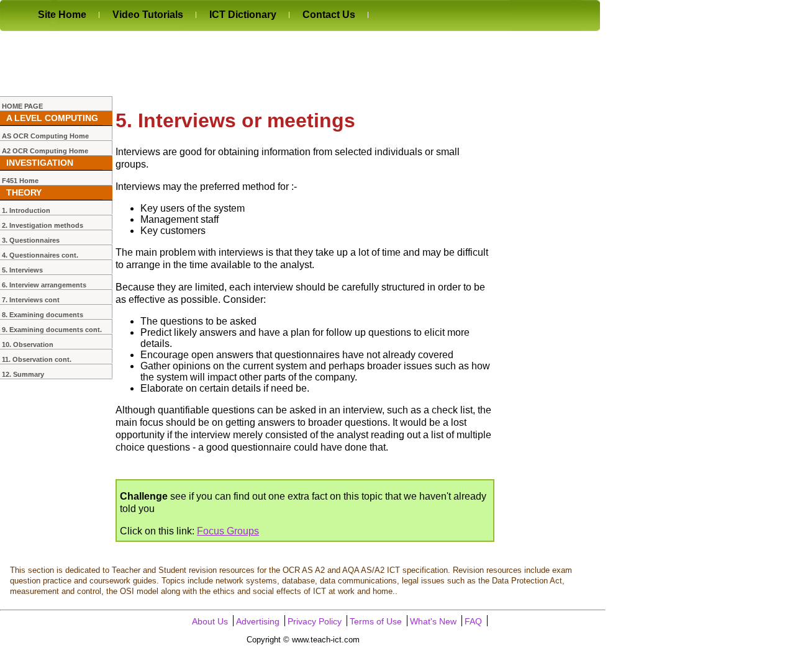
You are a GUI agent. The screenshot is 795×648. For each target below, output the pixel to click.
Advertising (257, 621)
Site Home (62, 14)
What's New (433, 621)
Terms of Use (376, 621)
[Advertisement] (226, 63)
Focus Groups (228, 531)
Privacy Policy (315, 621)
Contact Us (328, 14)
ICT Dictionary (242, 14)
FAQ (473, 621)
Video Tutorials (147, 14)
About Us (210, 621)
